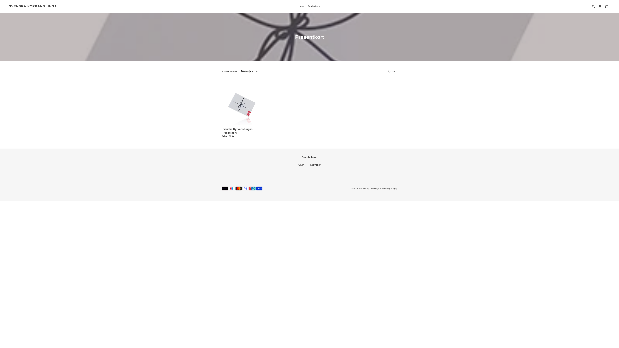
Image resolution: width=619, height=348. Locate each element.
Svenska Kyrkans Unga (33, 6)
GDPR (301, 164)
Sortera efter (230, 71)
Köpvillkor (315, 164)
